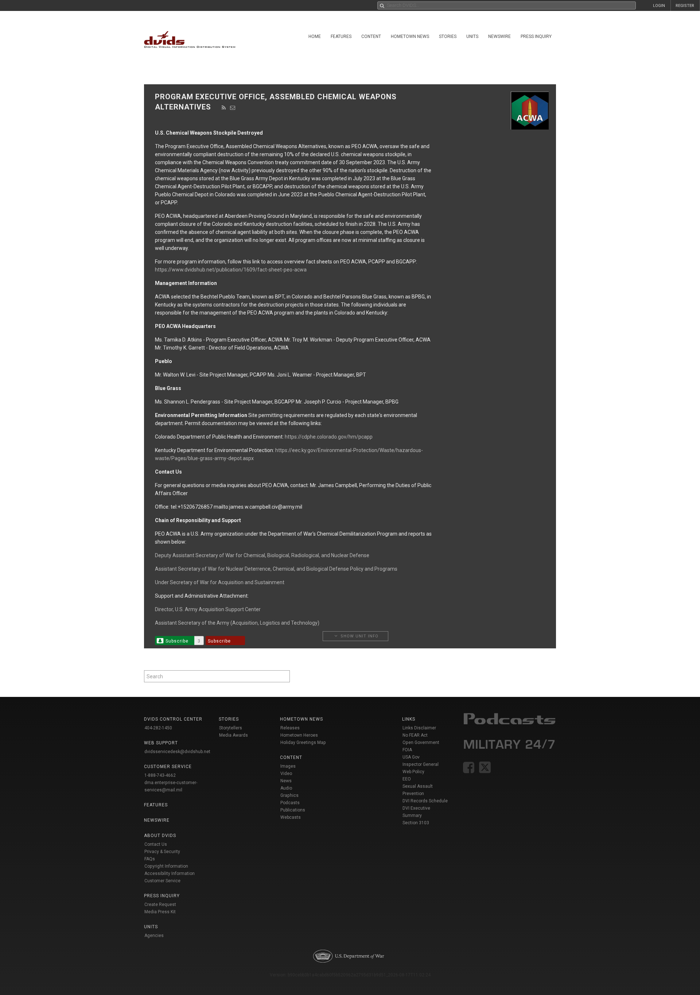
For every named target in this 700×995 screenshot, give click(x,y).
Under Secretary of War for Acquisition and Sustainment (219, 582)
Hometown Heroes (299, 735)
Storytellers (230, 727)
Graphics (289, 795)
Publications (292, 810)
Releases (290, 727)
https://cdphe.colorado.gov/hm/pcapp (329, 437)
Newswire (499, 36)
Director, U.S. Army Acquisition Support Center (208, 609)
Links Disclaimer (419, 727)
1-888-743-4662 (160, 775)
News (286, 780)
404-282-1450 (158, 727)
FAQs (149, 858)
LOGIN (659, 5)
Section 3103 (415, 822)
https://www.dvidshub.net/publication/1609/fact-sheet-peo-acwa (231, 270)
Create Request (160, 904)
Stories (447, 36)
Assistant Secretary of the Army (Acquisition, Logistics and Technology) (237, 623)
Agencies (154, 935)
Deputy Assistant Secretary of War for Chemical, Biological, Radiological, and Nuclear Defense (262, 555)
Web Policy (413, 771)
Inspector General (420, 764)
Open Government (420, 742)
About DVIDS (160, 835)
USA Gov (411, 757)
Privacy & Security (162, 851)
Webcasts (290, 817)
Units (472, 36)
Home (314, 36)
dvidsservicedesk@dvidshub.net (177, 751)
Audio (286, 788)
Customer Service (162, 880)
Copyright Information (166, 866)
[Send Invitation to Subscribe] (233, 108)
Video (286, 773)
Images (288, 766)
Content (371, 36)
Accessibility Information (169, 873)
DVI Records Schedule (425, 800)
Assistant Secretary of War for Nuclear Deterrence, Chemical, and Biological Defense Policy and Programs (276, 569)
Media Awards (233, 735)
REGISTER (685, 5)
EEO (406, 779)
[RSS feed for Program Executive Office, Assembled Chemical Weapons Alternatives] (224, 108)
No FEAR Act (415, 735)
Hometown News (410, 36)
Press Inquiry (536, 36)
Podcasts (290, 802)
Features (341, 36)
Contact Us (155, 844)
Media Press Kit (160, 911)
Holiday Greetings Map (303, 742)
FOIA (407, 749)
